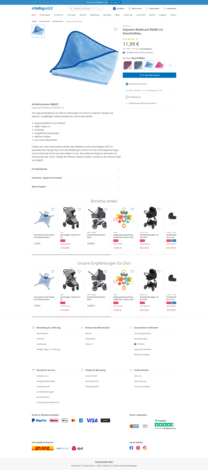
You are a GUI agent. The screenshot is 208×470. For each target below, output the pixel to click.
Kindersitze (58, 15)
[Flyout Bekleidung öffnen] (100, 15)
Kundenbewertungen (45, 392)
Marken (152, 15)
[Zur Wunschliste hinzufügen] (116, 30)
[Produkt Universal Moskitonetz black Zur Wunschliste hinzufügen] (106, 209)
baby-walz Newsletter (143, 349)
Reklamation (90, 339)
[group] (84, 61)
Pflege (117, 15)
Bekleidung (94, 15)
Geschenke (141, 15)
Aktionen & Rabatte (142, 354)
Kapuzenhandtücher (74, 21)
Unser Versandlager (142, 386)
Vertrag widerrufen (104, 461)
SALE (34, 15)
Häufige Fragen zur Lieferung (48, 349)
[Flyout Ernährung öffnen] (133, 15)
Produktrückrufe (43, 386)
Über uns (138, 376)
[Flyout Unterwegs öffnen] (77, 15)
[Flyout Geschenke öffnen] (146, 15)
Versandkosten (43, 333)
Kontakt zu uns (43, 376)
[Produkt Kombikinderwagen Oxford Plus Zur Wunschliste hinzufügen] (159, 209)
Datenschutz (89, 465)
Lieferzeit (40, 339)
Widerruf (89, 344)
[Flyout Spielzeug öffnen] (112, 15)
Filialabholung (135, 97)
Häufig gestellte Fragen (46, 381)
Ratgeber (163, 15)
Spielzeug (107, 15)
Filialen (173, 15)
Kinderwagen (45, 15)
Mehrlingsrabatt (140, 339)
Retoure (88, 333)
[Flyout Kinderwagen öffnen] (51, 15)
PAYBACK (140, 344)
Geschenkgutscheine (142, 333)
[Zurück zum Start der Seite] (205, 453)
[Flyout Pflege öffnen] (121, 15)
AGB (99, 465)
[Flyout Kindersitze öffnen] (64, 15)
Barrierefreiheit (43, 397)
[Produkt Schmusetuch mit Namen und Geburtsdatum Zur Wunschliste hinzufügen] (53, 209)
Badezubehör (44, 21)
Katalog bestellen (92, 386)
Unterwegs (71, 15)
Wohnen (83, 15)
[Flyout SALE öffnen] (37, 15)
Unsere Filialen (91, 376)
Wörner (127, 26)
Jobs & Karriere (140, 381)
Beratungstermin (92, 381)
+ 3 (170, 65)
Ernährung (128, 15)
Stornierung (41, 344)
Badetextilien (58, 21)
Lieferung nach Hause (138, 84)
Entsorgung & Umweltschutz (48, 402)
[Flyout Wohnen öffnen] (87, 15)
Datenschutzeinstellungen (125, 465)
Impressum (76, 465)
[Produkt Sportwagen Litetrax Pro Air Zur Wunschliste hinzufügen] (79, 209)
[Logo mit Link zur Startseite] (42, 8)
